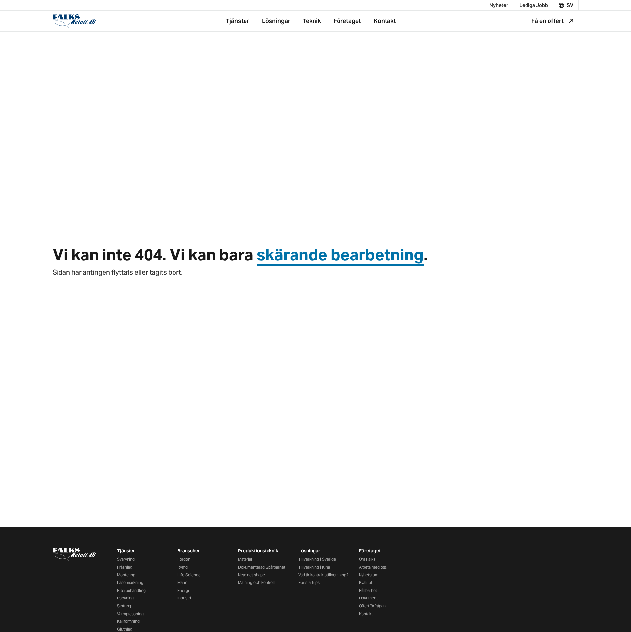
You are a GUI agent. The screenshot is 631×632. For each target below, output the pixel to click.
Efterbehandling (131, 590)
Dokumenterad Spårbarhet (261, 567)
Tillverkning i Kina (314, 567)
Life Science (188, 575)
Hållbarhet (368, 590)
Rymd (182, 567)
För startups (309, 582)
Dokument (368, 598)
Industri (184, 598)
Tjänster (126, 551)
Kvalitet (365, 582)
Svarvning (126, 559)
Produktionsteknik (258, 551)
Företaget (370, 551)
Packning (125, 598)
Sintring (124, 605)
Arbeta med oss (373, 567)
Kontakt (366, 613)
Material (245, 559)
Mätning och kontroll (256, 582)
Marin (182, 582)
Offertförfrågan (372, 605)
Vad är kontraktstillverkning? (323, 575)
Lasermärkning (130, 582)
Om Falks (367, 559)
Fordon (183, 559)
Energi (183, 590)
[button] (566, 5)
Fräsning (124, 567)
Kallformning (128, 621)
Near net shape (251, 575)
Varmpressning (130, 613)
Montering (126, 575)
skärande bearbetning (340, 255)
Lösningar (309, 551)
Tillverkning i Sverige (317, 559)
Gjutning (124, 629)
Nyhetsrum (368, 575)
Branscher (188, 551)
